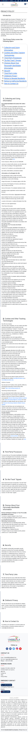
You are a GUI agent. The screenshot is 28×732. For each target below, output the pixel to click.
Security (7, 71)
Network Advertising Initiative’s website (17, 398)
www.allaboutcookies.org (7, 380)
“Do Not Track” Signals (12, 60)
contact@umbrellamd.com (10, 657)
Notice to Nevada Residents (14, 78)
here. (25, 439)
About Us (3, 671)
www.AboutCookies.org (18, 378)
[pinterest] (20, 649)
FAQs (2, 675)
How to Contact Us (11, 83)
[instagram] (17, 649)
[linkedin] (10, 649)
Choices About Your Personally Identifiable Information (12, 65)
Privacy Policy (4, 676)
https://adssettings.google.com (12, 388)
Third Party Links (10, 73)
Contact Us (3, 673)
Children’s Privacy (10, 76)
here (14, 159)
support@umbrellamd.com (11, 659)
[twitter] (14, 649)
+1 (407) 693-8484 (7, 685)
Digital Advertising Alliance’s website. (13, 400)
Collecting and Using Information (12, 48)
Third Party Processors (13, 58)
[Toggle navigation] (3, 4)
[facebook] (7, 649)
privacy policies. (14, 436)
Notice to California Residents (15, 81)
